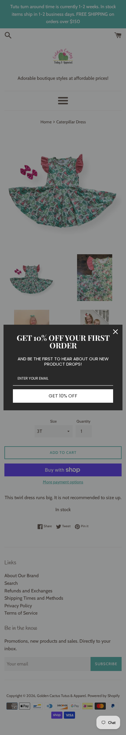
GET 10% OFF (63, 395)
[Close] (115, 332)
